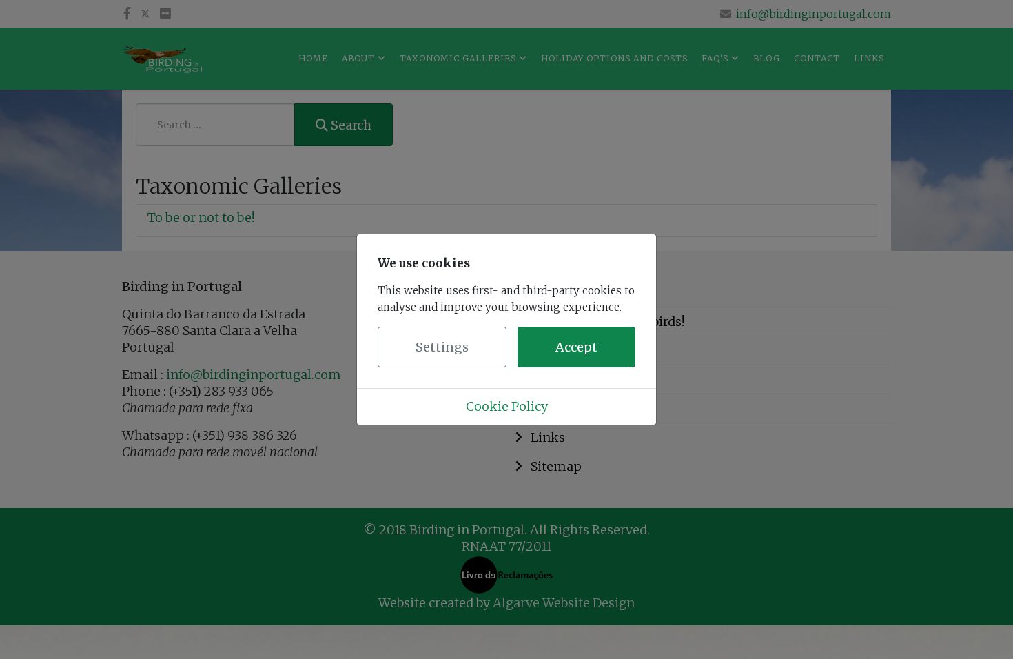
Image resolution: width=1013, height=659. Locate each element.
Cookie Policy (507, 406)
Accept (576, 347)
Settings (442, 347)
